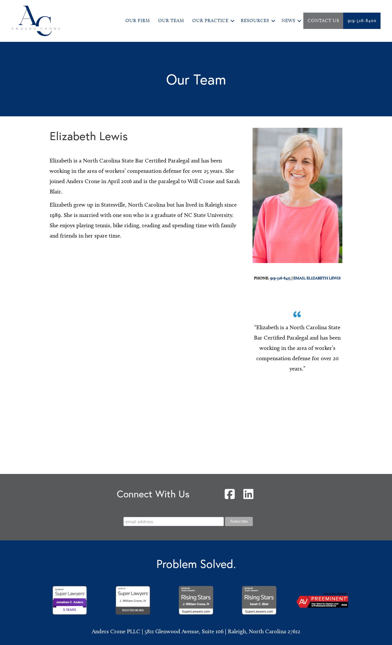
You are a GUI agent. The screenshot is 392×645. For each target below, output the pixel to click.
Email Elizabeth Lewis (317, 278)
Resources (255, 20)
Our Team (171, 20)
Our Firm (137, 20)
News (288, 20)
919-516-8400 (362, 20)
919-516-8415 (280, 278)
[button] (232, 21)
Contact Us (323, 20)
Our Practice (210, 20)
